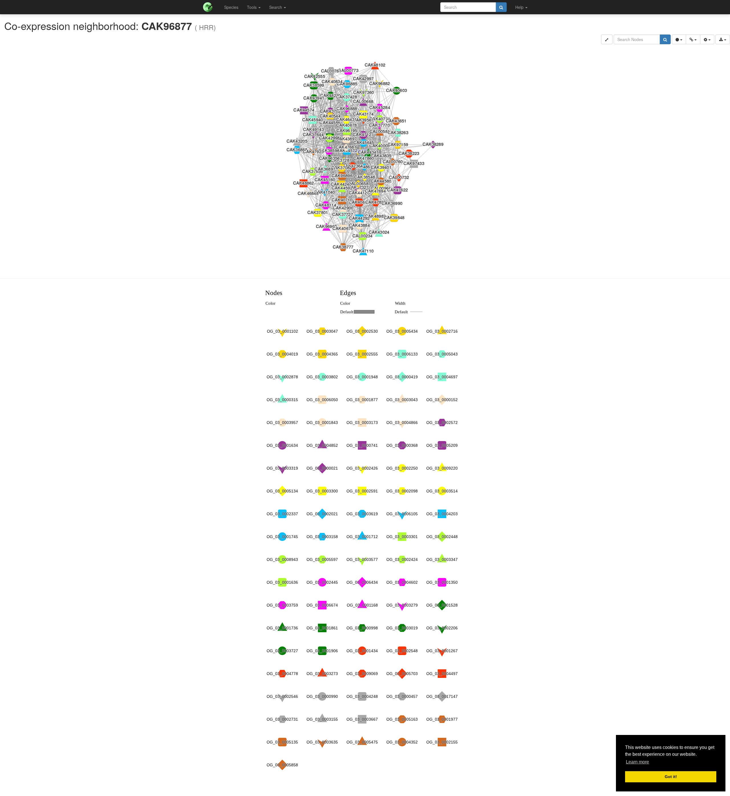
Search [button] (276, 7)
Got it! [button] (671, 776)
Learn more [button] (637, 761)
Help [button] (520, 7)
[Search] (501, 7)
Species (231, 7)
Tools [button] (252, 7)
